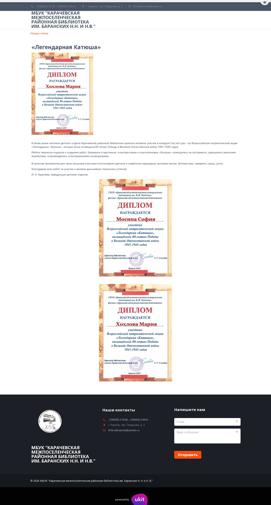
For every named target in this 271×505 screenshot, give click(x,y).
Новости (180, 20)
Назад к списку (39, 33)
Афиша (200, 20)
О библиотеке (131, 20)
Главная (107, 20)
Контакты (221, 20)
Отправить (188, 455)
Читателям (157, 20)
